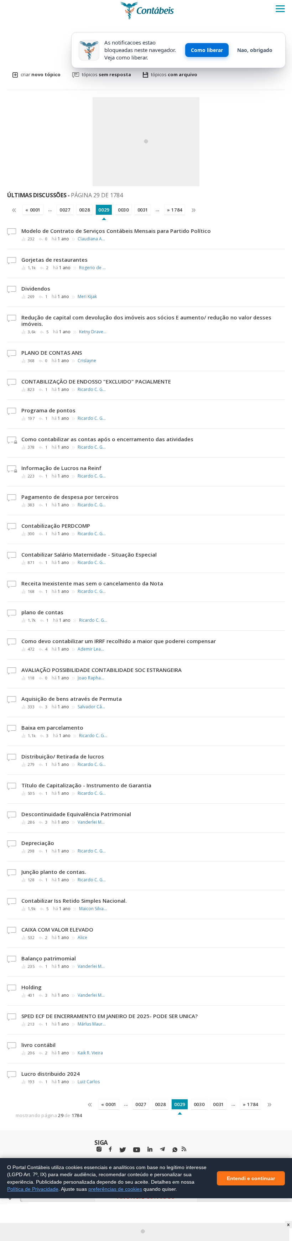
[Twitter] (122, 1150)
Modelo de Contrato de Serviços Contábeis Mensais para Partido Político (116, 230)
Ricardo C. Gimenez (92, 389)
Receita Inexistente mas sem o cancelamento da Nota (92, 583)
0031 (142, 210)
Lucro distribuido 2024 (50, 1073)
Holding (31, 987)
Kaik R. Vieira (90, 1052)
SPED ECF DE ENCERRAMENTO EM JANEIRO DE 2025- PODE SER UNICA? (109, 1016)
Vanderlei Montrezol (92, 822)
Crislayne (87, 360)
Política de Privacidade (32, 1189)
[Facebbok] (110, 1149)
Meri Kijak (87, 296)
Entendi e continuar (251, 1178)
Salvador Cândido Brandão (92, 706)
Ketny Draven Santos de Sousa (93, 331)
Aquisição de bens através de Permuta (71, 698)
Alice (82, 937)
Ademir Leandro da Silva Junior (92, 649)
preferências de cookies (115, 1189)
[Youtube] (136, 1150)
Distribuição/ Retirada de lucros (62, 756)
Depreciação (37, 842)
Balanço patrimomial (48, 958)
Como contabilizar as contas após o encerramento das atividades (107, 439)
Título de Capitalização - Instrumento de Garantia (86, 785)
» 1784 (174, 210)
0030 (123, 210)
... (50, 209)
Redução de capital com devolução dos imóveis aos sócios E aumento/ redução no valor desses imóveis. (146, 320)
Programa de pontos (48, 410)
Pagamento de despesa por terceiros (70, 496)
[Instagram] (99, 1149)
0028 (84, 210)
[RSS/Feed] (183, 1149)
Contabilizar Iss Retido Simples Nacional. (74, 900)
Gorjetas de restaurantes (54, 259)
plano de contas (42, 612)
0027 (65, 210)
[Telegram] (162, 1150)
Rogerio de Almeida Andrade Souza (93, 267)
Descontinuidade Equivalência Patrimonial (76, 814)
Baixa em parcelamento (52, 727)
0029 (103, 210)
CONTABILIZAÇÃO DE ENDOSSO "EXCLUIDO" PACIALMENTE (96, 381)
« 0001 (33, 210)
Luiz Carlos (89, 1081)
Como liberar (207, 50)
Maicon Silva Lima (93, 908)
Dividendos (35, 288)
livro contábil (38, 1044)
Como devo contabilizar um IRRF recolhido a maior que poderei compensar (118, 641)
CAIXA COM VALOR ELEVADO (57, 929)
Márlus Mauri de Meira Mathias (92, 1024)
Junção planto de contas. (53, 871)
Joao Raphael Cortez (92, 678)
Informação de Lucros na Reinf (61, 467)
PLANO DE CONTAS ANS (51, 352)
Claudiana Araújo (92, 238)
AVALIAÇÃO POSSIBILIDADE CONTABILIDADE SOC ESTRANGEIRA (101, 669)
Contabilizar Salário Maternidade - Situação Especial (89, 554)
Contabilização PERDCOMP (55, 525)
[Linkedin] (150, 1149)
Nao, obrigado (254, 50)
